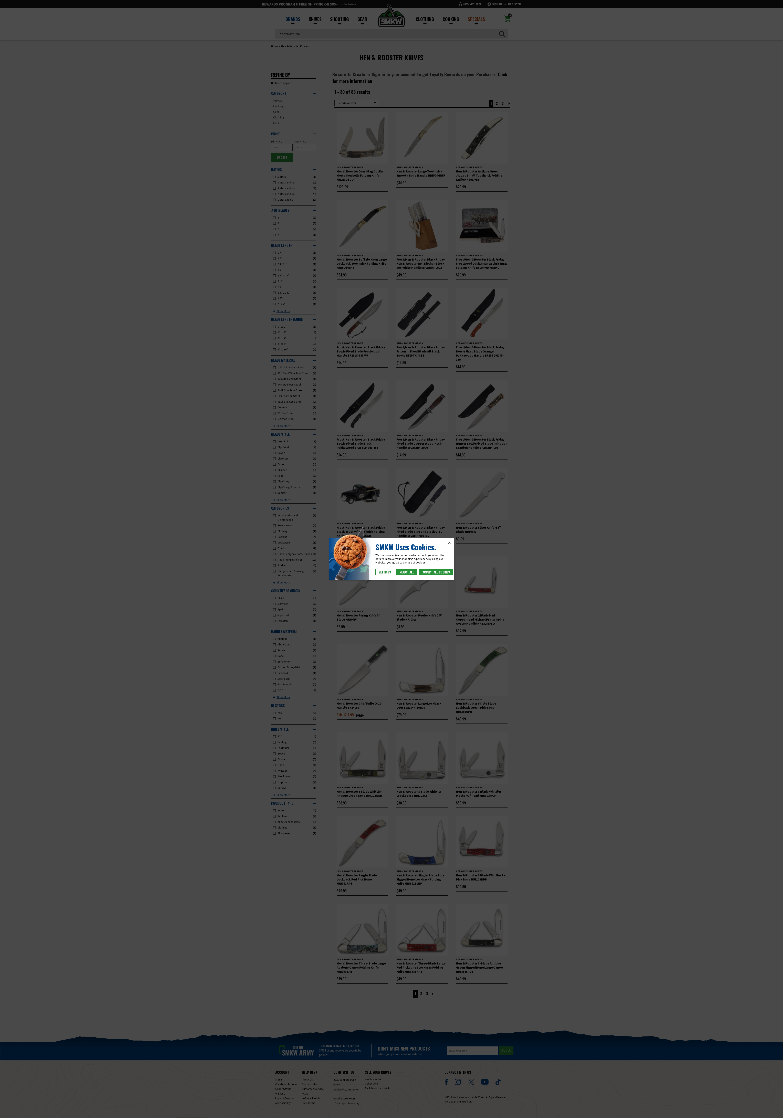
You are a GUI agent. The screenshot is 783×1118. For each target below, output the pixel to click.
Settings (385, 572)
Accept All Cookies (436, 572)
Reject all (406, 572)
